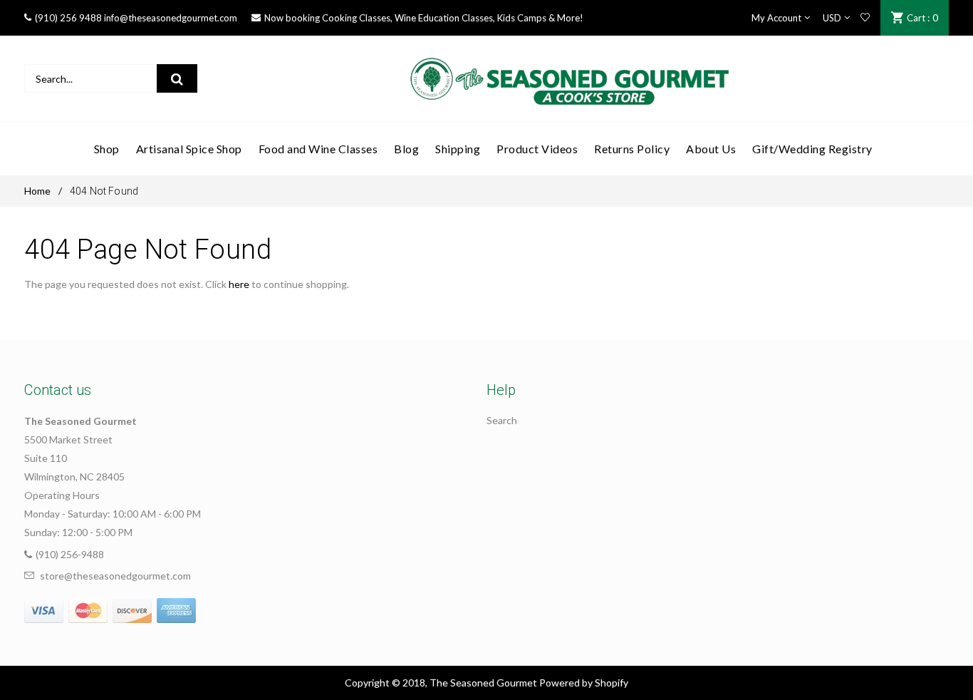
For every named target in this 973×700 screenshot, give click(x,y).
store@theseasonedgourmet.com (115, 576)
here (239, 284)
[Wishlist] (865, 18)
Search (501, 420)
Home (37, 191)
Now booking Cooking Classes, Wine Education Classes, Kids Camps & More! (423, 18)
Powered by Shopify (583, 682)
